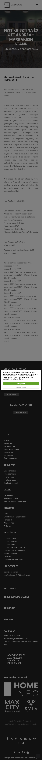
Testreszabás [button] (21, 387)
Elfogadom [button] (21, 383)
